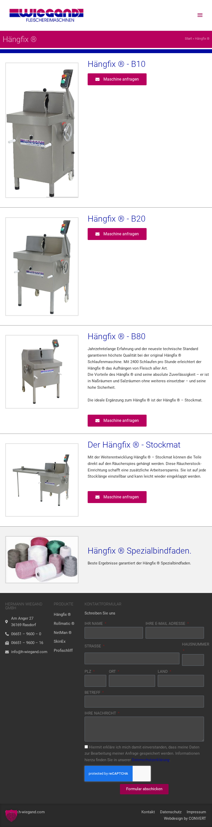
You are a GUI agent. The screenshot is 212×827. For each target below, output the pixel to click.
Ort (113, 671)
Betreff (93, 692)
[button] (11, 815)
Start (188, 38)
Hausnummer (195, 644)
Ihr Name (94, 623)
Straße (93, 646)
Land (163, 671)
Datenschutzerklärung (150, 760)
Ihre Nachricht (101, 713)
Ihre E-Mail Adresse (166, 623)
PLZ (88, 671)
